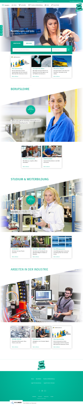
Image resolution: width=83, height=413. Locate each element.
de (1, 29)
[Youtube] (45, 391)
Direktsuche (16, 43)
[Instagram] (42, 391)
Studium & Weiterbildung (30, 179)
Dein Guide (29, 43)
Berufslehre (20, 89)
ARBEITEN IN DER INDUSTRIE (29, 269)
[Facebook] (39, 391)
